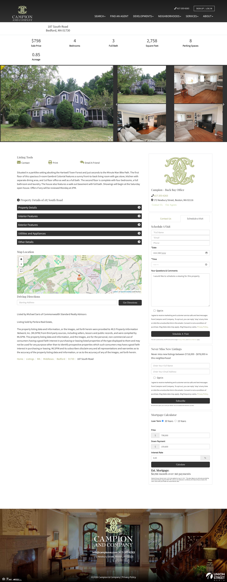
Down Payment (158, 441)
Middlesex (48, 358)
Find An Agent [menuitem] (119, 16)
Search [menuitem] (99, 16)
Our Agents (171, 204)
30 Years (168, 421)
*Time (154, 259)
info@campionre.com (104, 552)
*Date (153, 247)
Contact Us (157, 204)
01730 (71, 358)
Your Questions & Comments (164, 270)
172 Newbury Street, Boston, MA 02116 (113, 556)
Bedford (61, 358)
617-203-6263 (183, 8)
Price (153, 430)
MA (38, 358)
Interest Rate (157, 452)
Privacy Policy (202, 327)
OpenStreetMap (126, 292)
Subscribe (180, 400)
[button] (9, 103)
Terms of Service (192, 339)
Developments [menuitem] (142, 16)
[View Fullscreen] (21, 270)
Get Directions (130, 302)
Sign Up (200, 8)
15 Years (181, 421)
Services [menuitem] (191, 16)
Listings (30, 358)
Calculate (180, 464)
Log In (209, 8)
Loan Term (156, 421)
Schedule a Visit (195, 218)
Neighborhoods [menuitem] (169, 16)
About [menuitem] (207, 16)
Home (20, 358)
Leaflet (115, 292)
